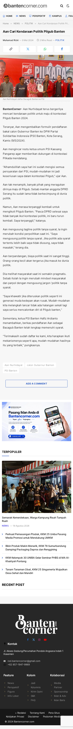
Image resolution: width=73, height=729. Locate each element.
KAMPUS (57, 16)
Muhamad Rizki (11, 40)
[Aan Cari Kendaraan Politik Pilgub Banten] (36, 76)
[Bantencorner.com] (30, 6)
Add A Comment (36, 383)
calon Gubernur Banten (40, 365)
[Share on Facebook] (62, 49)
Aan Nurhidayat (14, 365)
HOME (9, 16)
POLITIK (59, 40)
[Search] (62, 6)
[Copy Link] (11, 49)
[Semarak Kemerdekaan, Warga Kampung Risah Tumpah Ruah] (36, 487)
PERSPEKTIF (38, 16)
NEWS (22, 16)
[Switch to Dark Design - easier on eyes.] (67, 5)
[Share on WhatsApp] (45, 49)
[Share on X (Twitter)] (28, 49)
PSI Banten (11, 370)
